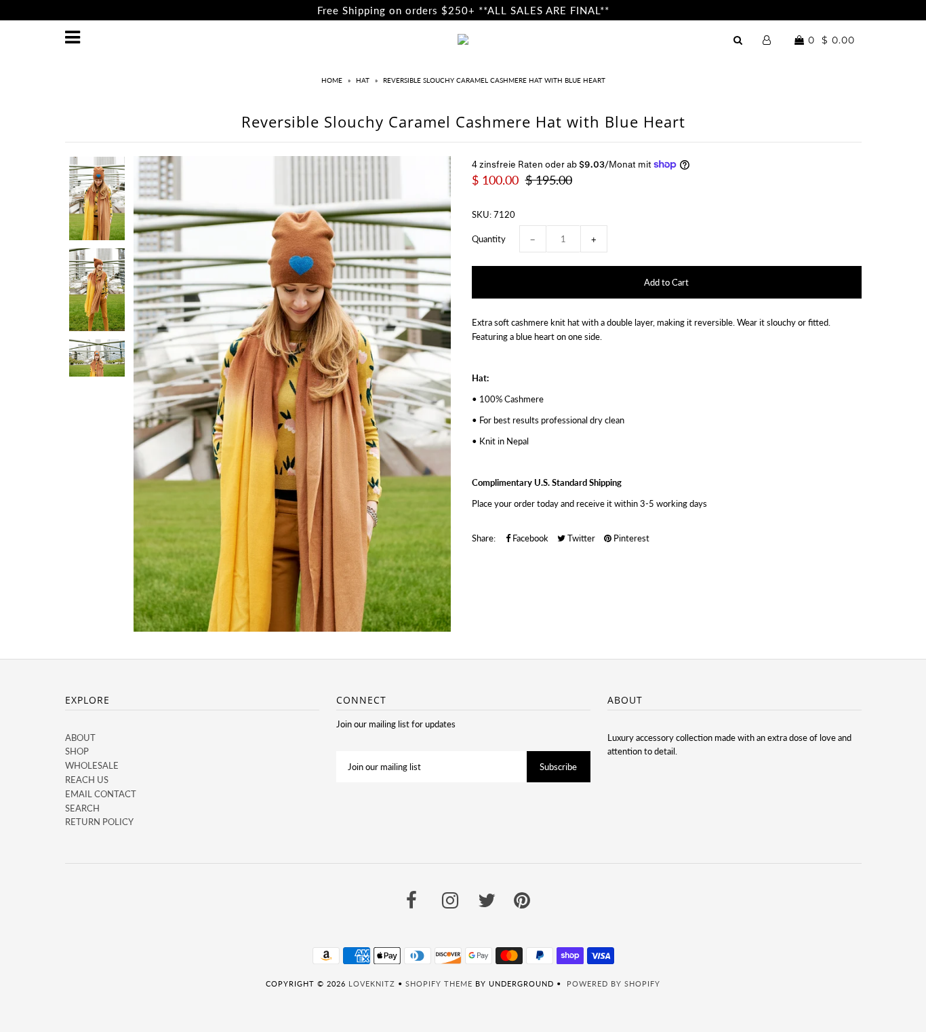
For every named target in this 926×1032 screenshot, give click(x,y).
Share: (484, 538)
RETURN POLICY (99, 821)
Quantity (489, 238)
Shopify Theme (438, 983)
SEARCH (82, 808)
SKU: (481, 214)
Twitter (580, 538)
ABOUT (80, 737)
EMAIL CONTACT (100, 793)
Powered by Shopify (613, 983)
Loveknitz (371, 983)
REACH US (86, 779)
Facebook (529, 538)
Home (331, 80)
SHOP (77, 751)
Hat (362, 80)
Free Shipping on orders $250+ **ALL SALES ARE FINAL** (463, 10)
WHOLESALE (92, 765)
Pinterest (630, 538)
